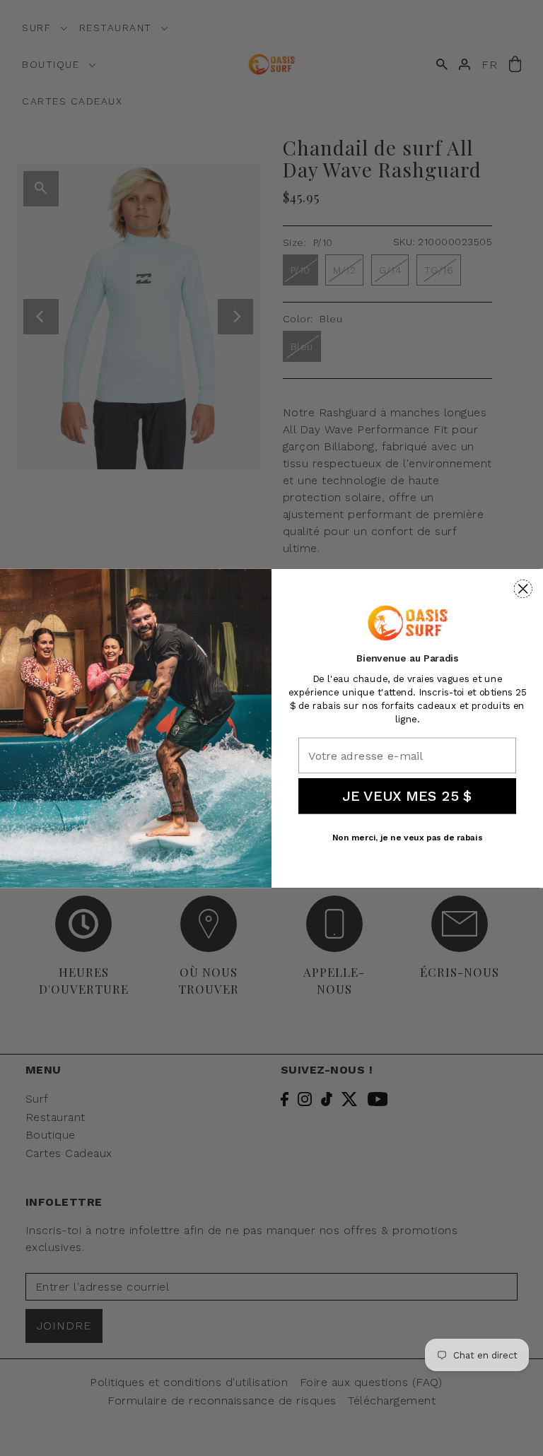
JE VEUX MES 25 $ (407, 795)
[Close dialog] (523, 588)
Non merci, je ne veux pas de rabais (407, 838)
